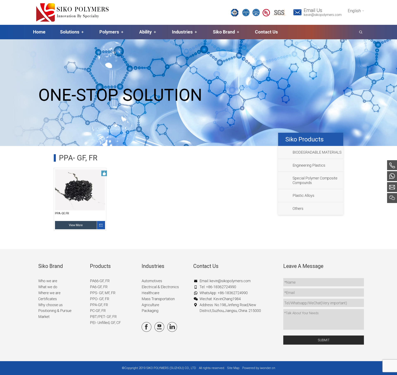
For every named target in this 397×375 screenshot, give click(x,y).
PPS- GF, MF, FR (102, 293)
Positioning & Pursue (55, 310)
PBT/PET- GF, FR (103, 316)
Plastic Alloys (303, 195)
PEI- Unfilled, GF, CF (105, 322)
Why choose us (50, 305)
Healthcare (150, 293)
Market (44, 316)
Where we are (49, 293)
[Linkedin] (172, 327)
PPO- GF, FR (99, 299)
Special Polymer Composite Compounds (315, 180)
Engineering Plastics (309, 165)
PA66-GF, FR (100, 281)
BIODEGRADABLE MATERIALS (317, 152)
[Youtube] (159, 327)
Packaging (150, 310)
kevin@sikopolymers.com (323, 15)
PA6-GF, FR (99, 287)
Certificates (47, 299)
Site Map (233, 368)
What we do (47, 287)
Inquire (101, 225)
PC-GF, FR (98, 310)
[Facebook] (146, 327)
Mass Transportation (158, 299)
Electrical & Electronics (160, 287)
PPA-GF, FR (62, 213)
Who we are (47, 281)
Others (298, 208)
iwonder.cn (267, 368)
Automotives (152, 281)
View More (76, 225)
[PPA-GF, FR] (80, 189)
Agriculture (150, 305)
